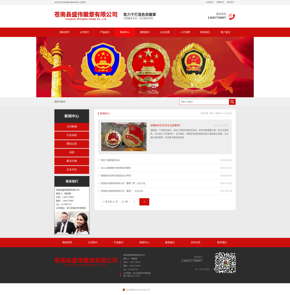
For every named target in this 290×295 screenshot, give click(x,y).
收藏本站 (220, 2)
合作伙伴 (195, 242)
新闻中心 (125, 32)
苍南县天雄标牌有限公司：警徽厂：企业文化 (122, 191)
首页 (211, 113)
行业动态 (72, 135)
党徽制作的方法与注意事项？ (166, 125)
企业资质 (165, 32)
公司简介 (84, 32)
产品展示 (105, 32)
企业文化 (72, 169)
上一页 (124, 202)
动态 (71, 152)
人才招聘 (185, 32)
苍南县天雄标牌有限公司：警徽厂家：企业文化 (123, 183)
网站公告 (72, 143)
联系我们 (230, 2)
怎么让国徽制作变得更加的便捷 (115, 168)
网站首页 (64, 32)
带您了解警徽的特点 (110, 160)
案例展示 (145, 32)
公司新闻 (72, 126)
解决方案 (72, 161)
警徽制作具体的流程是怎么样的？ (117, 175)
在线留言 (209, 2)
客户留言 (225, 32)
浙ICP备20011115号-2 (131, 276)
